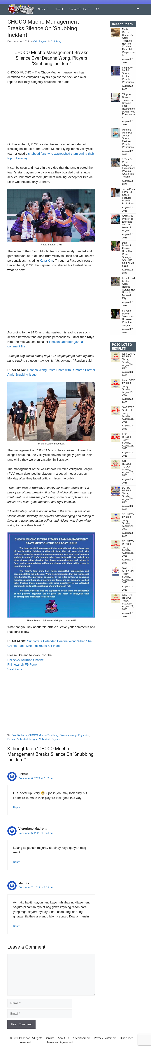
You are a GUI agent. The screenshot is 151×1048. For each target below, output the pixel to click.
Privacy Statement (105, 1038)
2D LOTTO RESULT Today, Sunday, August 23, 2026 (128, 548)
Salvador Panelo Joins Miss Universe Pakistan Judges (128, 317)
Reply (16, 807)
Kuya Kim (46, 260)
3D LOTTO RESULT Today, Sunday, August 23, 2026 (128, 521)
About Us (63, 1038)
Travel (59, 9)
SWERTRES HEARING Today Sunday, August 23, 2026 (128, 575)
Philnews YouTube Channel (25, 660)
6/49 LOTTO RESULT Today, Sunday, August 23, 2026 (128, 387)
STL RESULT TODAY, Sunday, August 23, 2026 (128, 468)
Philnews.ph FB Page (22, 664)
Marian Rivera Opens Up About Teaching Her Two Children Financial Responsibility (128, 42)
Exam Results (77, 9)
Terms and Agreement (60, 1042)
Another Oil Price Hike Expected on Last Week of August (128, 223)
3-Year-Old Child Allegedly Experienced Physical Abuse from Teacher (128, 168)
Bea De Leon (19, 735)
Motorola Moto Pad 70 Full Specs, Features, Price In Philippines (128, 138)
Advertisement (81, 1038)
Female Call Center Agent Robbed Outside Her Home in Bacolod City (128, 288)
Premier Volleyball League (22, 739)
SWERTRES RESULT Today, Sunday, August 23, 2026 (128, 414)
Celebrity (56, 41)
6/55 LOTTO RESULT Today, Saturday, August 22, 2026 (128, 602)
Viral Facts (14, 669)
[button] (97, 9)
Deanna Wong (68, 735)
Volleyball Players (49, 739)
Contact (49, 1038)
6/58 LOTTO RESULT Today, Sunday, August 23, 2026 (128, 361)
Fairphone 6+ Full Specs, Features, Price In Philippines (128, 74)
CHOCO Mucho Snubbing (43, 735)
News (41, 9)
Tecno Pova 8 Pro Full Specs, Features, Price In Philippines (128, 196)
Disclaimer (126, 1038)
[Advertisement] (51, 114)
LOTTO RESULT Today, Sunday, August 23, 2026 (128, 495)
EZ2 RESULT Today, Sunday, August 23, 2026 (128, 441)
